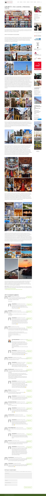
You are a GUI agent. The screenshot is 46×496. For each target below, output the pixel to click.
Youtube (40, 32)
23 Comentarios (18, 9)
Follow (40, 119)
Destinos (14, 9)
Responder (29, 297)
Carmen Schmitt (7, 9)
